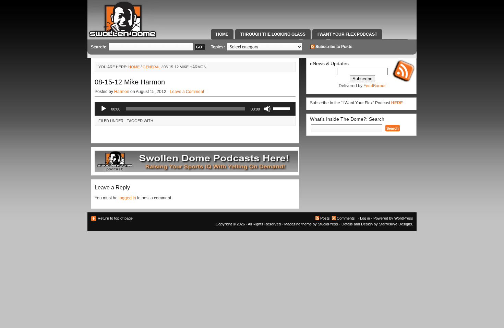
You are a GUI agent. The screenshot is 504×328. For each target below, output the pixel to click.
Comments (346, 218)
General (151, 67)
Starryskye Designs (395, 224)
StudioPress (328, 224)
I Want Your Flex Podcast (347, 34)
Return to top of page (115, 218)
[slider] (282, 108)
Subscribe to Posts (333, 46)
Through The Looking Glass (272, 34)
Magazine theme (298, 224)
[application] (195, 109)
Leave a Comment (187, 91)
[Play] (103, 108)
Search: (98, 47)
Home (222, 34)
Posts (325, 218)
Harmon (121, 91)
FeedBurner (374, 85)
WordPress (403, 218)
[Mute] (267, 108)
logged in (127, 198)
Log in (365, 218)
